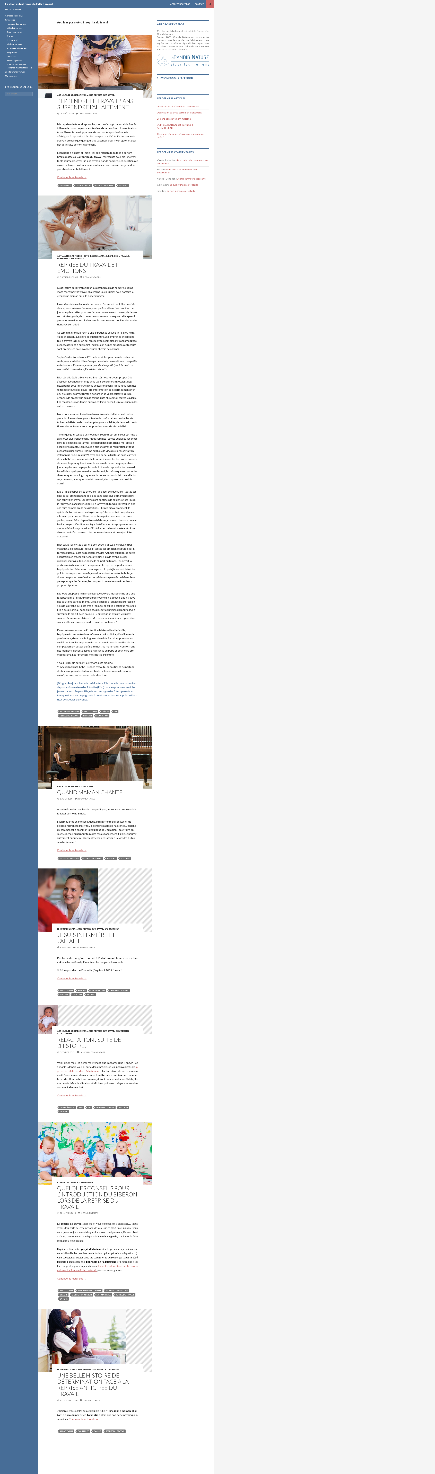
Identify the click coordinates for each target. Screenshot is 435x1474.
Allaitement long (14, 44)
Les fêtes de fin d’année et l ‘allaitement (178, 106)
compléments (67, 1107)
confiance (65, 185)
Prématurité (12, 40)
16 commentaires (85, 947)
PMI (115, 712)
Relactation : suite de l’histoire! (89, 1042)
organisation (83, 185)
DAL (81, 1107)
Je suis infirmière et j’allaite (86, 937)
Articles (62, 95)
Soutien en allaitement (71, 258)
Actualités (64, 256)
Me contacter (11, 76)
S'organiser (112, 929)
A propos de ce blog (180, 4)
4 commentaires (89, 1213)
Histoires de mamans (80, 95)
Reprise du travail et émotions (87, 267)
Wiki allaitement (14, 28)
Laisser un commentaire (92, 1052)
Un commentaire (88, 113)
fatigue (82, 990)
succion (123, 1107)
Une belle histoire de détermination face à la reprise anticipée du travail (93, 1384)
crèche (105, 712)
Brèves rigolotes (14, 60)
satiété (63, 1299)
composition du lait (117, 1291)
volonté (125, 858)
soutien (64, 994)
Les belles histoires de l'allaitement (29, 4)
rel (89, 1107)
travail (91, 994)
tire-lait (123, 185)
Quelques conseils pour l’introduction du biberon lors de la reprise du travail (97, 1197)
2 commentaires (91, 277)
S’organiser (12, 52)
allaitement (90, 712)
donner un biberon (82, 1295)
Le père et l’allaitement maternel (174, 118)
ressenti (87, 716)
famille (97, 1431)
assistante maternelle (89, 1291)
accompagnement (69, 712)
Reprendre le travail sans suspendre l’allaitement (95, 103)
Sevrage (10, 36)
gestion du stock (69, 858)
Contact (199, 4)
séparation (102, 716)
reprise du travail (104, 95)
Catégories (10, 20)
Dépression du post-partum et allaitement (179, 112)
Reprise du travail (14, 32)
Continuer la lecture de (71, 177)
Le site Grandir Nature (15, 71)
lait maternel (104, 1295)
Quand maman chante (90, 792)
